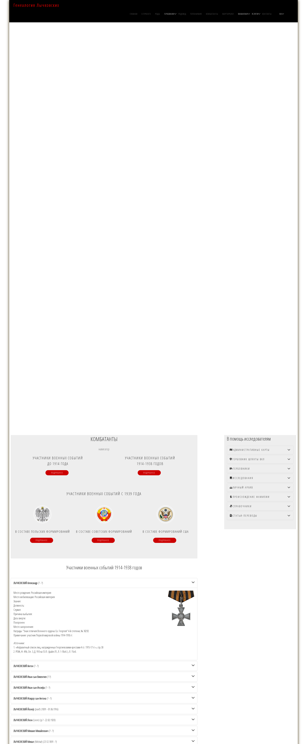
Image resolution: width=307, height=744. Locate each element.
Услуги (255, 13)
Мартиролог (228, 13)
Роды (157, 13)
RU (280, 13)
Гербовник (169, 13)
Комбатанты (212, 13)
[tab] (104, 583)
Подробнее (57, 472)
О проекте (146, 13)
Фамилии (243, 13)
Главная (134, 13)
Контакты (267, 13)
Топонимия (196, 13)
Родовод (182, 13)
